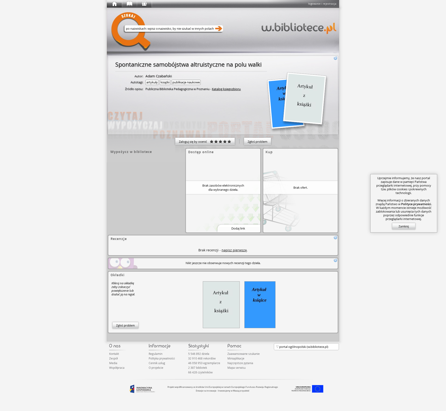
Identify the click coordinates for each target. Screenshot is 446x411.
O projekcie (156, 367)
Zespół (113, 358)
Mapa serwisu (236, 367)
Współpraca (117, 367)
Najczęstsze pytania (240, 363)
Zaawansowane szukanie (243, 354)
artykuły (152, 82)
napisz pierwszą (234, 250)
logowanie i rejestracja (322, 3)
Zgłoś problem (257, 141)
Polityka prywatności (162, 358)
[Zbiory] (129, 4)
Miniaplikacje (235, 358)
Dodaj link (238, 228)
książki (165, 82)
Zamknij (404, 226)
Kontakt (114, 354)
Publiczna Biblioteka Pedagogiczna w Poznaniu (177, 89)
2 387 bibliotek (197, 367)
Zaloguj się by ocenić (194, 141)
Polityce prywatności (416, 204)
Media (113, 363)
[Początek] (114, 4)
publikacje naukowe (186, 82)
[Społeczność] (144, 4)
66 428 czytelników (200, 372)
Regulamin (155, 354)
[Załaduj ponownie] (335, 58)
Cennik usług (157, 363)
